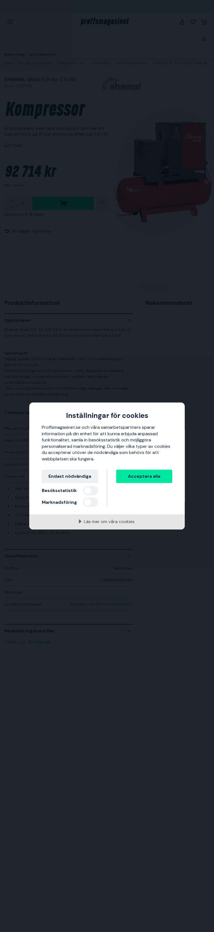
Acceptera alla (144, 476)
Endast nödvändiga (69, 476)
